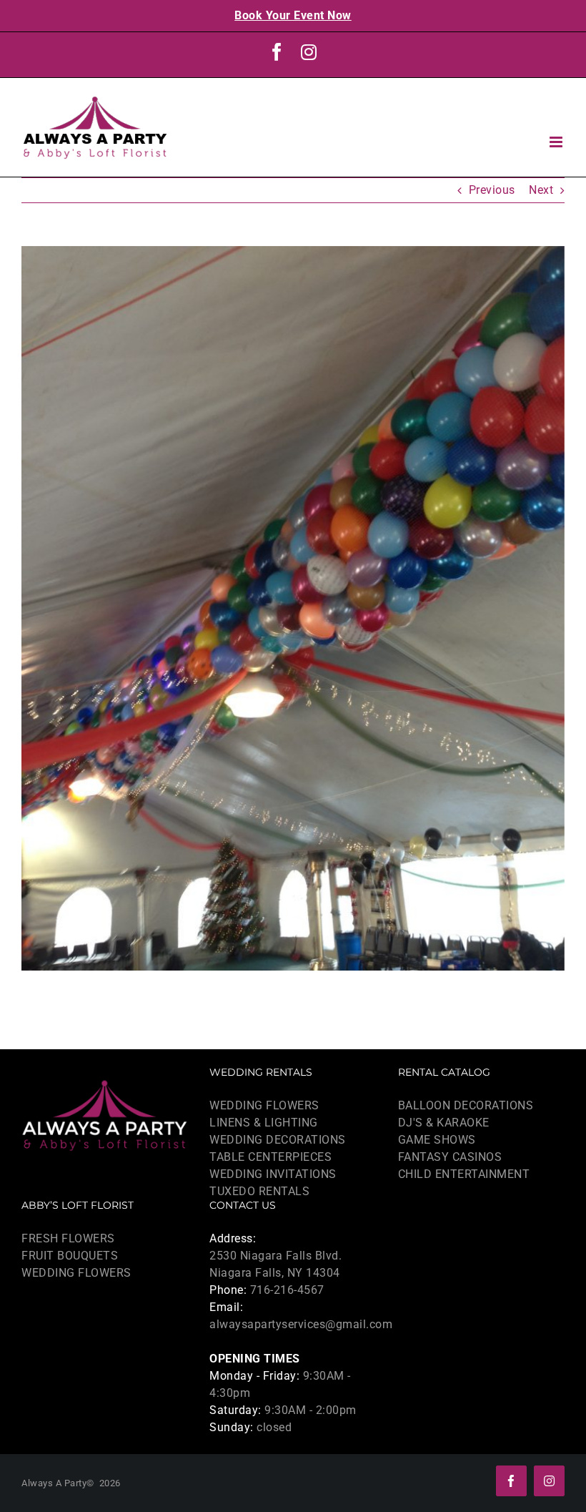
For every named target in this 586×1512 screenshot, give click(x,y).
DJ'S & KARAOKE (444, 1122)
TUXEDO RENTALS (259, 1191)
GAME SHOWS (437, 1140)
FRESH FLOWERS (68, 1238)
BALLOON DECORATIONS (466, 1105)
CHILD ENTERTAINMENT (464, 1174)
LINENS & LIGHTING (263, 1122)
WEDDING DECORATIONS (277, 1140)
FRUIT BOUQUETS (69, 1255)
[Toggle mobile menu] (557, 141)
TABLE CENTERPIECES (270, 1157)
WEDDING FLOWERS (264, 1105)
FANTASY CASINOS (450, 1157)
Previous (492, 190)
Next (541, 190)
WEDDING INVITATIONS (273, 1174)
